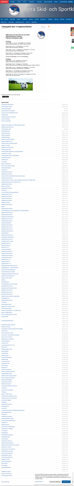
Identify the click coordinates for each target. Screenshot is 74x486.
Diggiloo (3, 206)
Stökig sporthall (4, 316)
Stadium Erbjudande (5, 118)
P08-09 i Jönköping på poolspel (8, 371)
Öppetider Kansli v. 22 (5, 259)
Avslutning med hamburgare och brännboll (10, 445)
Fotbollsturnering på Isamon (7, 434)
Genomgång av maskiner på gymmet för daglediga (12, 328)
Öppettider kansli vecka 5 (6, 196)
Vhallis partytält (4, 114)
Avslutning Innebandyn (6, 167)
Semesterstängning (5, 341)
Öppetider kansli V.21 (5, 261)
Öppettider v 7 (4, 190)
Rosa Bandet (4, 414)
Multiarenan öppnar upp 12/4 (7, 127)
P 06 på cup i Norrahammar (7, 453)
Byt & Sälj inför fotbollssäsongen (8, 269)
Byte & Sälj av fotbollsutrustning (8, 165)
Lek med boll (4, 161)
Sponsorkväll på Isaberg (6, 357)
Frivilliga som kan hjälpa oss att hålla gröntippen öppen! (13, 125)
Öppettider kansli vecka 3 (6, 200)
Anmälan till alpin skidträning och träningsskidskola (12, 151)
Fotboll (24, 1)
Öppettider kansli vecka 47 (7, 214)
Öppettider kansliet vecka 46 (7, 216)
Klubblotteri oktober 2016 (6, 404)
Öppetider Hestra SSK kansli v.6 (8, 275)
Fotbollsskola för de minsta (7, 451)
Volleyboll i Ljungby (5, 202)
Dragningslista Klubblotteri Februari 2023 (9, 273)
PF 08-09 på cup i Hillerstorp (7, 428)
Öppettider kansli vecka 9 (6, 184)
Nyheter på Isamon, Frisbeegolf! (8, 110)
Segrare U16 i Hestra (5, 145)
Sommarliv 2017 (4, 343)
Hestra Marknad (4, 438)
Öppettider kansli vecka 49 (7, 208)
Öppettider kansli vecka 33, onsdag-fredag (10, 296)
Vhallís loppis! (4, 169)
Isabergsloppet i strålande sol (7, 339)
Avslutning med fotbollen (6, 416)
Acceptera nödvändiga (55, 481)
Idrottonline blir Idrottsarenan (7, 104)
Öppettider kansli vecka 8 (6, 188)
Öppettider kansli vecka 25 (7, 255)
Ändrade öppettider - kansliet (7, 418)
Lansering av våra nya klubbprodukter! (9, 143)
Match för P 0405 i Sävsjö (6, 394)
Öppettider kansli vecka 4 (6, 198)
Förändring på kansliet (6, 108)
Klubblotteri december (6, 383)
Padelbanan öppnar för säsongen (8, 116)
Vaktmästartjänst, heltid (6, 412)
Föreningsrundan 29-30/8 (6, 106)
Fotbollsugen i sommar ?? (6, 440)
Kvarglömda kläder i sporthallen (8, 271)
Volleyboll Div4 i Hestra (6, 153)
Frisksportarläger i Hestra (6, 349)
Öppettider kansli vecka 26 (7, 253)
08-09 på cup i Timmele (6, 447)
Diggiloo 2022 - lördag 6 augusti (8, 306)
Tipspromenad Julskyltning (7, 390)
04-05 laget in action (5, 363)
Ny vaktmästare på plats (6, 308)
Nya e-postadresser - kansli (7, 332)
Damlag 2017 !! (4, 422)
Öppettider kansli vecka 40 (7, 228)
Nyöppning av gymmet (6, 471)
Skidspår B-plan (4, 359)
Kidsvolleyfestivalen (5, 131)
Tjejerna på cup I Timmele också (8, 449)
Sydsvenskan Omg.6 (5, 133)
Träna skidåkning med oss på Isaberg (9, 284)
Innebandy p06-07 (5, 406)
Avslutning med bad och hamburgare (9, 398)
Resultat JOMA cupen (5, 326)
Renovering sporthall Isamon (7, 320)
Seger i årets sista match (6, 381)
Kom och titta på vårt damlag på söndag (9, 192)
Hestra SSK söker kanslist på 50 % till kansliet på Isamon (13, 176)
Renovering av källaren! (6, 400)
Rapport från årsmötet (6, 163)
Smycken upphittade (5, 135)
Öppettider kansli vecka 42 (7, 224)
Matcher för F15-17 (5, 247)
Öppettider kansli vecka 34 (7, 294)
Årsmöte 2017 (4, 347)
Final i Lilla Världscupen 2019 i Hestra (9, 314)
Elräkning (3, 279)
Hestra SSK (5, 1)
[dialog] (53, 478)
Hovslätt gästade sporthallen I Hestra (9, 396)
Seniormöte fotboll (5, 361)
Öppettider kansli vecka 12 (7, 171)
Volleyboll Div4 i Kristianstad (7, 147)
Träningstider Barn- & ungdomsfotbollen (16, 27)
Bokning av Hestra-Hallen (6, 277)
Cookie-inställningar (5, 481)
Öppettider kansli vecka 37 (7, 292)
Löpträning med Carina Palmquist (8, 420)
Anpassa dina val (39, 481)
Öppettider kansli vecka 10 (7, 178)
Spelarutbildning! (5, 233)
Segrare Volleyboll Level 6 (6, 141)
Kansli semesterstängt (6, 249)
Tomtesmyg (3, 387)
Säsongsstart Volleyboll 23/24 (7, 237)
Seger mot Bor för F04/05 (6, 337)
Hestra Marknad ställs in (6, 304)
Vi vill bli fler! (4, 302)
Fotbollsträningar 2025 (6, 129)
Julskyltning (3, 402)
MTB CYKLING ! (4, 463)
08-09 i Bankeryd (4, 351)
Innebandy (31, 1)
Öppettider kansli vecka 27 (7, 251)
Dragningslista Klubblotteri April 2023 (9, 265)
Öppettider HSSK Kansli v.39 (7, 231)
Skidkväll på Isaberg (5, 137)
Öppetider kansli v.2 (5, 281)
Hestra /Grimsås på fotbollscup (8, 377)
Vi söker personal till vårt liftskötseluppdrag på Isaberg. (13, 410)
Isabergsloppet (4, 432)
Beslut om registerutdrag (6, 312)
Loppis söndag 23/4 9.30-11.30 (7, 345)
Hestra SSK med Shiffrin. (6, 473)
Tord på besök (4, 430)
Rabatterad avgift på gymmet (7, 442)
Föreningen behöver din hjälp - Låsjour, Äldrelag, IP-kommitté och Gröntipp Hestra (18, 180)
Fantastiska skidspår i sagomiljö (8, 324)
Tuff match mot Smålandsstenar (8, 426)
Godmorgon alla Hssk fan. (6, 475)
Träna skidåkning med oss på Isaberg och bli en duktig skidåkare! (15, 210)
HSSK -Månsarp (4, 353)
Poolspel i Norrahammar (6, 369)
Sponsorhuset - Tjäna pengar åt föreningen (10, 334)
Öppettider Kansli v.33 (5, 243)
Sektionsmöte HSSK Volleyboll (7, 139)
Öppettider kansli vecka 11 (7, 173)
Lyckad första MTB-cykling (7, 457)
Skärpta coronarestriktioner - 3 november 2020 (11, 310)
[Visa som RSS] (48, 26)
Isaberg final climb (5, 424)
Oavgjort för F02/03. (5, 459)
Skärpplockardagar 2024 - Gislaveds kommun (11, 182)
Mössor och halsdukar (6, 120)
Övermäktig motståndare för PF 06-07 (9, 385)
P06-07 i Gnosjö (4, 365)
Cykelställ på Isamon (5, 436)
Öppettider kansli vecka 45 (7, 218)
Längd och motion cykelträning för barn (9, 112)
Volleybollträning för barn (6, 373)
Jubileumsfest (4, 330)
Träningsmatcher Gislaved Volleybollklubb (10, 155)
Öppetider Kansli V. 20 (6, 263)
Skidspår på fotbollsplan (6, 379)
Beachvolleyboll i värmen (6, 455)
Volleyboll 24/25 (4, 159)
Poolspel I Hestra (5, 355)
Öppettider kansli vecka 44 (7, 220)
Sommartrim (4, 408)
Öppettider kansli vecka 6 (6, 194)
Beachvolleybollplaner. (6, 467)
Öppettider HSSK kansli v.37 (7, 235)
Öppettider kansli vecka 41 (7, 226)
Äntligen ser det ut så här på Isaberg (8, 375)
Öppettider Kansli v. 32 (6, 245)
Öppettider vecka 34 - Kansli (7, 241)
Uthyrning (12, 1)
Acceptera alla (66, 481)
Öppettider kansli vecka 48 (7, 212)
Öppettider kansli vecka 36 (7, 239)
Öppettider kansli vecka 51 (7, 204)
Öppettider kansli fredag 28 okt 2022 (9, 288)
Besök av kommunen (5, 186)
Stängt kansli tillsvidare (6, 222)
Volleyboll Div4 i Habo (6, 157)
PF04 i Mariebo (4, 465)
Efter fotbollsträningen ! (6, 461)
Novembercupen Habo (6, 149)
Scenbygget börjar (5, 298)
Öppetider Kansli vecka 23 (6, 257)
